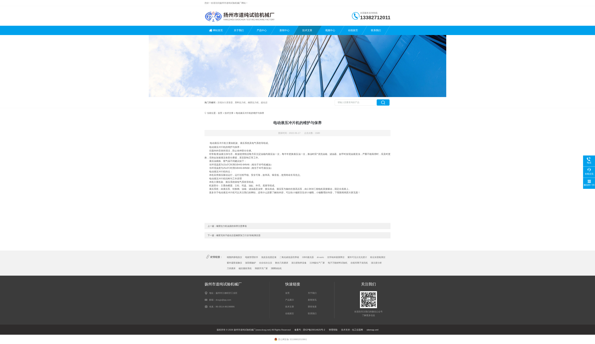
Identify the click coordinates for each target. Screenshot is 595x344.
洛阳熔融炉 (250, 263)
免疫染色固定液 (268, 257)
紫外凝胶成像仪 (234, 263)
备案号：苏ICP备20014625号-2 (309, 329)
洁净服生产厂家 (317, 263)
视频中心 (330, 30)
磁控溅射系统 (245, 268)
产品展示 (289, 300)
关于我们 (239, 30)
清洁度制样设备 (298, 263)
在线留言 (353, 30)
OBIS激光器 (308, 257)
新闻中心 (284, 30)
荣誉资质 (312, 306)
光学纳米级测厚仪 (335, 257)
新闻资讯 (312, 300)
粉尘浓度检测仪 (377, 257)
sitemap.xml (372, 329)
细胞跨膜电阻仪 (234, 257)
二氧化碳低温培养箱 (289, 257)
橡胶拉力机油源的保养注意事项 (231, 226)
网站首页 (218, 30)
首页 (220, 113)
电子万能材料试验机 (337, 263)
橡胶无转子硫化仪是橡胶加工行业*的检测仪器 (238, 235)
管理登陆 (333, 329)
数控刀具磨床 (281, 263)
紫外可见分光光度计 (357, 257)
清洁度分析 (376, 263)
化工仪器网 (357, 329)
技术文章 (307, 30)
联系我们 (376, 30)
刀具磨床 (231, 268)
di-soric (320, 257)
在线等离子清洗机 (359, 263)
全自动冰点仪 (265, 263)
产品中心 (262, 30)
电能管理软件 (251, 257)
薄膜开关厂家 (261, 268)
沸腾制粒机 (276, 268)
